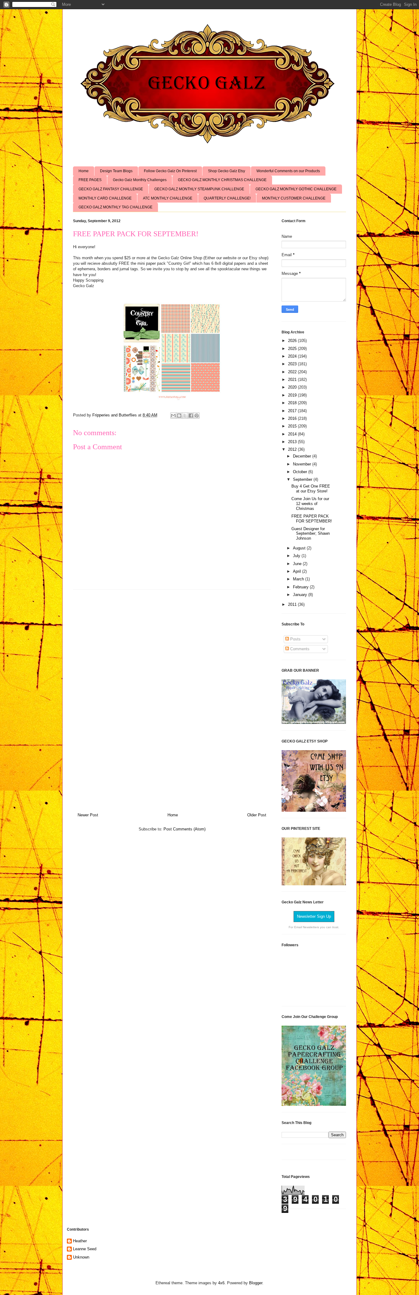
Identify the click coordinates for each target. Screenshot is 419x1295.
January (300, 594)
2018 (293, 403)
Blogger (255, 1283)
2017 (293, 410)
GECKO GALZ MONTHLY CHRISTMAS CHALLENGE (222, 180)
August (300, 548)
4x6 (221, 1283)
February (301, 587)
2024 (293, 356)
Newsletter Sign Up (314, 916)
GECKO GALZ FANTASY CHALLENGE (111, 189)
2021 (293, 379)
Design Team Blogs (116, 171)
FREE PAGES (90, 180)
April (297, 571)
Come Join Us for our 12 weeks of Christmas (310, 503)
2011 (293, 604)
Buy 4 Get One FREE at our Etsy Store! (310, 488)
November (302, 464)
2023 (293, 364)
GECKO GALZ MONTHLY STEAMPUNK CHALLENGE (199, 189)
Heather (80, 1241)
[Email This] (173, 415)
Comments (299, 649)
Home (84, 171)
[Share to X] (185, 415)
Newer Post (88, 815)
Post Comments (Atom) (184, 829)
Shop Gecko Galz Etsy (226, 171)
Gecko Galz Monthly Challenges (140, 180)
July (297, 555)
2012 (293, 449)
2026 (293, 340)
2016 (293, 418)
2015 (293, 426)
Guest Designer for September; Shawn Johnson (310, 533)
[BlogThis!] (179, 415)
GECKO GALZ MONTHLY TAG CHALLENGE (115, 207)
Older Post (256, 815)
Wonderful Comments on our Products (288, 171)
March (299, 579)
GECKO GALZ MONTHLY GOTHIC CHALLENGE (296, 189)
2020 (293, 387)
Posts (295, 639)
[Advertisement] (172, 699)
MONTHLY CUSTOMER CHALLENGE (293, 198)
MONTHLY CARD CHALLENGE (105, 198)
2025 (293, 348)
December (302, 456)
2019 (293, 395)
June (298, 563)
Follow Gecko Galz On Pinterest (170, 171)
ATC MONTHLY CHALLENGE (167, 198)
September (303, 479)
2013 (293, 441)
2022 (293, 372)
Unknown (81, 1257)
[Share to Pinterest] (197, 415)
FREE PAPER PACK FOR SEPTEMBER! (311, 518)
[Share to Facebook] (191, 415)
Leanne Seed (84, 1249)
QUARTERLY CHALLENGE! (227, 198)
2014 (293, 434)
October (300, 471)
